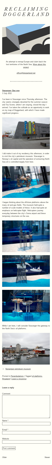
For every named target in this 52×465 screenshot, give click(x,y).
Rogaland (6, 379)
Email (5, 430)
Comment (6, 394)
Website (5, 439)
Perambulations (17, 376)
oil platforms (37, 376)
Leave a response (19, 379)
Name (5, 421)
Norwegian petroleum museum (18, 369)
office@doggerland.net (26, 73)
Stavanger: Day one (10, 91)
